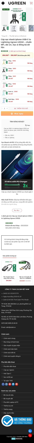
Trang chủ (4, 36)
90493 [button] (14, 68)
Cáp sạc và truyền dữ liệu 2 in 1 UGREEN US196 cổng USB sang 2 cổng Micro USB (25, 277)
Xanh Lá (12, 91)
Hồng (12, 84)
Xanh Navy (13, 99)
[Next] (30, 16)
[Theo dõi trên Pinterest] (9, 384)
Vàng (12, 61)
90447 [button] (14, 76)
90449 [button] (15, 91)
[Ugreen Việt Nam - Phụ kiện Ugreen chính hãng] (17, 3)
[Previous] (4, 16)
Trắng (12, 68)
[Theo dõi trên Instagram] (6, 384)
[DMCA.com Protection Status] (17, 438)
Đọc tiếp (16, 210)
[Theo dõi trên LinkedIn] (13, 384)
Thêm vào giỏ (22, 108)
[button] (3, 3)
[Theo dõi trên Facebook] (3, 384)
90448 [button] (17, 99)
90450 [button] (14, 84)
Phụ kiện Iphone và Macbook (18, 36)
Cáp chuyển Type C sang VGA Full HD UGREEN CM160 (8, 277)
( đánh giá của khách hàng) (17, 51)
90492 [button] (14, 61)
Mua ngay (18, 114)
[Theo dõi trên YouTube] (16, 384)
